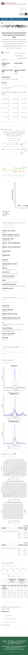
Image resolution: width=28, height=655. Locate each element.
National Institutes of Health (14, 647)
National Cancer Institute (11, 649)
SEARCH (26, 14)
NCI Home (3, 641)
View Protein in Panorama (9, 621)
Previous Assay (20, 53)
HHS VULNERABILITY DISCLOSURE (16, 642)
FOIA (5, 642)
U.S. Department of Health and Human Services (13, 646)
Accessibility (11, 641)
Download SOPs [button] (7, 615)
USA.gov (22, 649)
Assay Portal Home (8, 22)
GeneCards (6, 89)
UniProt (5, 84)
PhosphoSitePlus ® (7, 87)
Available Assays (22, 58)
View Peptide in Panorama (9, 618)
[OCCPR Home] (1, 22)
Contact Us (23, 8)
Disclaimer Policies (21, 641)
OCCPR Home (10, 643)
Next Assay (18, 55)
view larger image (14, 392)
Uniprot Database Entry (14, 138)
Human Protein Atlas (20, 86)
